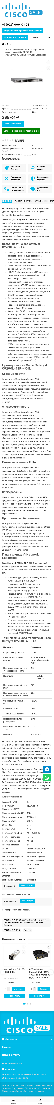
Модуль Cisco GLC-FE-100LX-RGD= (14, 970)
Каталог (6, 1047)
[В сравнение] (48, 68)
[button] (24, 1004)
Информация (9, 1039)
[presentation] (3, 972)
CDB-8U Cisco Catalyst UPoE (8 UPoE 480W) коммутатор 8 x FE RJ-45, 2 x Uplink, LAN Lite (39, 973)
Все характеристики (11, 158)
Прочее (10, 44)
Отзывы (40, 201)
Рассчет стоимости (13, 124)
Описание (7, 201)
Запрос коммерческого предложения (21, 131)
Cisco (34, 112)
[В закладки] (48, 62)
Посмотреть (14, 996)
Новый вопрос (27, 901)
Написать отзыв (26, 885)
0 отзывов (19, 140)
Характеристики (23, 201)
